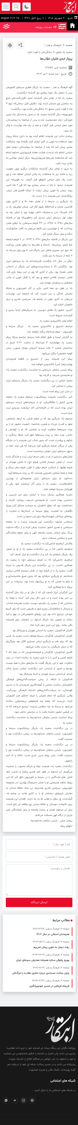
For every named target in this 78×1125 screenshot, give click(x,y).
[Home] (72, 26)
